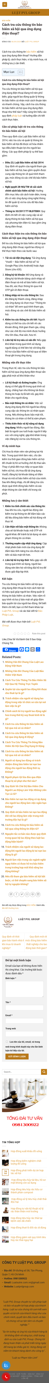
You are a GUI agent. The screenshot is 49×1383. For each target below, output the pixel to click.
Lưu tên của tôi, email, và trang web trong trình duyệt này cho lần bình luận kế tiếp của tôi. (24, 1046)
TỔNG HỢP (38, 1376)
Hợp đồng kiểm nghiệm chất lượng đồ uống (26, 1162)
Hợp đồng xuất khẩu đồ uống (26, 1151)
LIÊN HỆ (24, 1378)
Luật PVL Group (32, 42)
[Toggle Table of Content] (19, 72)
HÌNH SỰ (40, 1374)
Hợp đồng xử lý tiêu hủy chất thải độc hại (29, 1200)
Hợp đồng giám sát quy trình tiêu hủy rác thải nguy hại (28, 1238)
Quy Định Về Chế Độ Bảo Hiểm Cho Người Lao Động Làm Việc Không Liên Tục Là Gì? (25, 790)
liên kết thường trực (10, 908)
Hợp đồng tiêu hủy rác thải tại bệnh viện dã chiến (26, 1219)
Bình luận (10, 978)
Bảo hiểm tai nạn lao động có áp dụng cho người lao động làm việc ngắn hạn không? (25, 803)
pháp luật (17, 115)
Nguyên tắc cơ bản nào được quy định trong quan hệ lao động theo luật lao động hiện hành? (25, 838)
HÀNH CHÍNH (26, 1376)
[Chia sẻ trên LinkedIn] (38, 894)
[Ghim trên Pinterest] (32, 894)
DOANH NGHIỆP (12, 1376)
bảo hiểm (31, 51)
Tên (8, 1002)
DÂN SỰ (31, 1374)
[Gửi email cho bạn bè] (27, 894)
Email (8, 1015)
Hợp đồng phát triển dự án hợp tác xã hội (27, 1172)
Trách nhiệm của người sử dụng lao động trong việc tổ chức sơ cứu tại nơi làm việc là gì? (25, 702)
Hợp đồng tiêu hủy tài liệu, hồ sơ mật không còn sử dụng (28, 1181)
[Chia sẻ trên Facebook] (16, 894)
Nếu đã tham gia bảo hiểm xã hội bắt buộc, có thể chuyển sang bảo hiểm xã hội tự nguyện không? (25, 880)
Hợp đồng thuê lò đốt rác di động (28, 1227)
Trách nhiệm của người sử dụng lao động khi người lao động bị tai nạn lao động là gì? (25, 851)
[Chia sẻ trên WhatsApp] (11, 894)
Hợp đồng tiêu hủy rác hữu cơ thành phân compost (26, 1191)
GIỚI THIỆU (21, 1374)
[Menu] (4, 4)
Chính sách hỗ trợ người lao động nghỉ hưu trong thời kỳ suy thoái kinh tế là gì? (25, 715)
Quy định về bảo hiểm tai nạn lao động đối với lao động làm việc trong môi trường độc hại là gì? (26, 816)
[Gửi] (44, 1072)
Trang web (10, 1028)
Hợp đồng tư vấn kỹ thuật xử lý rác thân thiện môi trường (27, 1210)
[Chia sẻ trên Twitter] (21, 894)
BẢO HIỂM (6, 21)
